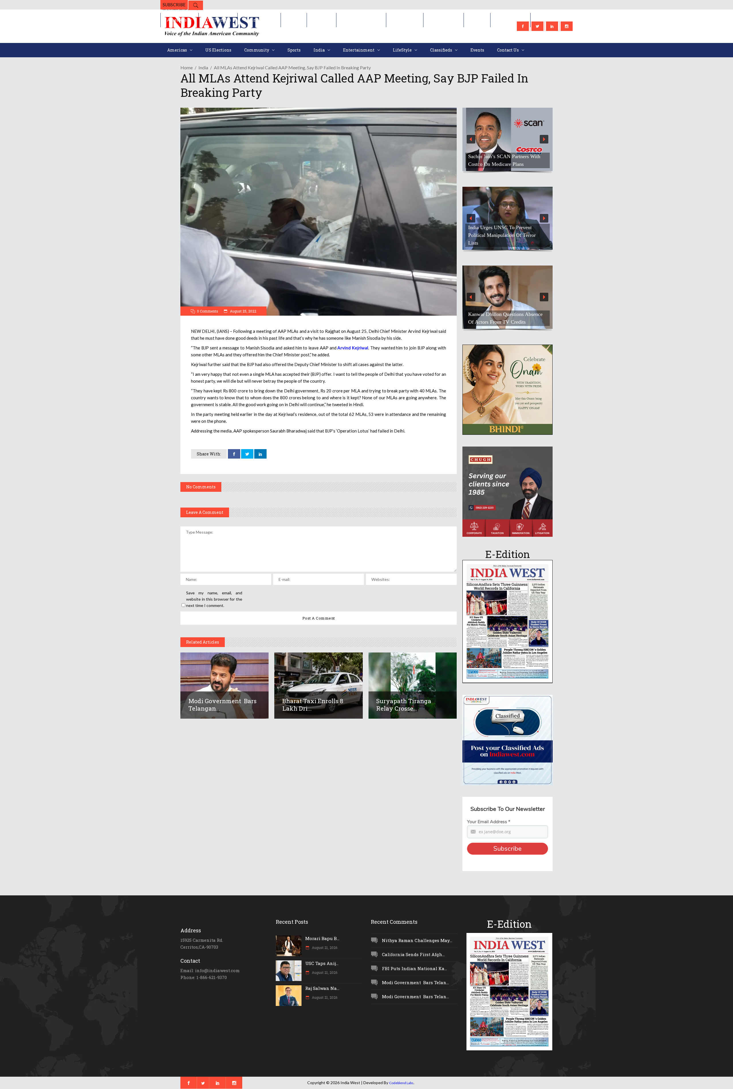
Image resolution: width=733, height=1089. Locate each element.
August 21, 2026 (324, 947)
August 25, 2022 (242, 311)
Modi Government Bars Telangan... (222, 704)
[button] (507, 139)
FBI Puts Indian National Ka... (414, 968)
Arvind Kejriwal (352, 347)
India (203, 67)
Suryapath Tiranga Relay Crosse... (403, 704)
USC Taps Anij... (321, 963)
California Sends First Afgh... (413, 954)
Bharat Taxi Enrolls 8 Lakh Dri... (312, 704)
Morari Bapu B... (322, 938)
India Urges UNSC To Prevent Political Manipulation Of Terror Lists (502, 235)
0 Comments (207, 311)
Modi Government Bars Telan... (415, 982)
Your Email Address (488, 822)
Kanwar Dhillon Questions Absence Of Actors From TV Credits (505, 318)
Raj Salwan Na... (322, 988)
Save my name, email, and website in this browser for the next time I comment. (214, 599)
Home (186, 67)
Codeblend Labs (401, 1083)
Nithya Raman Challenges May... (417, 940)
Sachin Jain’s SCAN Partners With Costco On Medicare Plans (504, 160)
